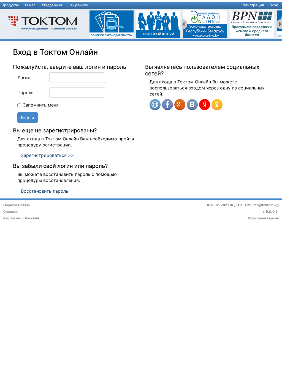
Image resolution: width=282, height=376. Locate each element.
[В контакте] (192, 104)
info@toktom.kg (266, 205)
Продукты (10, 5)
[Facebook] (167, 104)
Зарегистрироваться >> (47, 155)
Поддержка (52, 5)
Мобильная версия (263, 218)
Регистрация (253, 5)
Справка (10, 211)
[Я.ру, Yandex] (204, 104)
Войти (27, 117)
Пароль (25, 92)
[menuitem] (11, 5)
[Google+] (179, 104)
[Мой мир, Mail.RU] (155, 104)
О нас (30, 5)
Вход (273, 5)
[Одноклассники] (217, 104)
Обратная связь (16, 205)
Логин (23, 77)
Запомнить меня (41, 105)
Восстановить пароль (44, 191)
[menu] (141, 5)
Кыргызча (79, 5)
